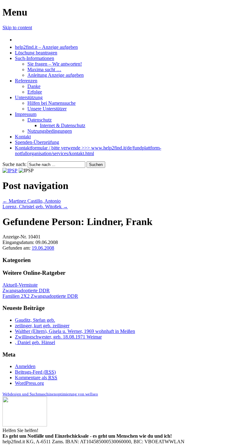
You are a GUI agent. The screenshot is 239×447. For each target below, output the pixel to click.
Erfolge (34, 91)
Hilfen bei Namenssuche (51, 103)
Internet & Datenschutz (62, 125)
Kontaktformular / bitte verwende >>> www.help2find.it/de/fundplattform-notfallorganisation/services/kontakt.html (88, 150)
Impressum (25, 114)
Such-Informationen (34, 58)
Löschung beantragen (36, 52)
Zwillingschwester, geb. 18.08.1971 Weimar (58, 336)
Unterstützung (29, 97)
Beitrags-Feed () (35, 372)
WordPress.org (29, 383)
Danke (33, 86)
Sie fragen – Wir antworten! (54, 64)
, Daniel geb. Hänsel (35, 342)
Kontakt (23, 136)
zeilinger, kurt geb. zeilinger (42, 325)
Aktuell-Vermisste (20, 285)
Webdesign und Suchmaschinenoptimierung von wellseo (50, 394)
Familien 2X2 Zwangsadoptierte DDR (40, 296)
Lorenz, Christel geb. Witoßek (35, 206)
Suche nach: (14, 164)
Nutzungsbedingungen (49, 131)
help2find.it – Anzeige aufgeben (46, 47)
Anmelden (25, 366)
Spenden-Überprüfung (37, 142)
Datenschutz (39, 119)
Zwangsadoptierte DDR (26, 290)
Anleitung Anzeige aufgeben (55, 75)
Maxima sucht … (44, 69)
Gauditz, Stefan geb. (35, 320)
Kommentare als (36, 377)
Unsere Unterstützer (47, 108)
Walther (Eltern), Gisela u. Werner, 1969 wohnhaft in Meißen (75, 331)
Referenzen (26, 80)
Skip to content (17, 27)
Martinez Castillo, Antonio (31, 201)
